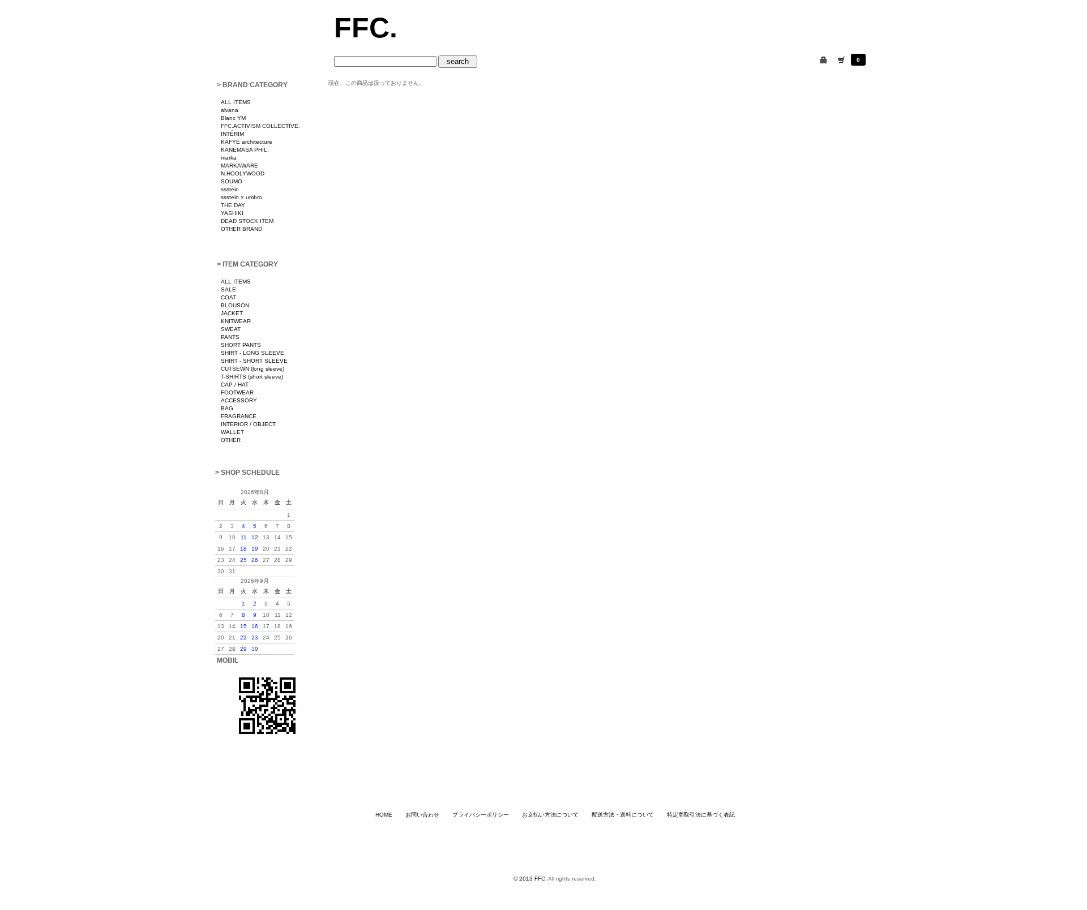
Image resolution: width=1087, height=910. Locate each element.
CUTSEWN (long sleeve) (252, 369)
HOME (383, 815)
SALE (228, 289)
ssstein (230, 189)
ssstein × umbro (241, 197)
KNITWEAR (236, 321)
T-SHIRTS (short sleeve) (252, 377)
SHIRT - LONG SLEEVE (252, 353)
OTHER (231, 440)
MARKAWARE (239, 165)
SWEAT (231, 329)
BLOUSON (235, 305)
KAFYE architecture (246, 142)
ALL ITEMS (236, 102)
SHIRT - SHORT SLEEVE (254, 361)
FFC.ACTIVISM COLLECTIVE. (260, 126)
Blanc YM (233, 118)
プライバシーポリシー (480, 815)
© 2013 (523, 878)
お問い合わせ (422, 815)
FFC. (365, 28)
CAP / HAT (235, 384)
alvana (229, 110)
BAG (227, 408)
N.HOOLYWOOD (242, 173)
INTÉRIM (232, 134)
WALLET (232, 432)
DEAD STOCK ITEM (247, 221)
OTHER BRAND (241, 229)
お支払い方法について (550, 815)
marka (229, 157)
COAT (228, 297)
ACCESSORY (239, 400)
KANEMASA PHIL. (245, 150)
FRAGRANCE (238, 416)
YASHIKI (232, 213)
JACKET (232, 313)
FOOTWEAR (237, 392)
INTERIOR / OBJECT (248, 424)
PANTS (230, 337)
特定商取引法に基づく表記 (701, 815)
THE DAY (233, 205)
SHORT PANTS (241, 345)
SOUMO (231, 181)
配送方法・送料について (623, 815)
